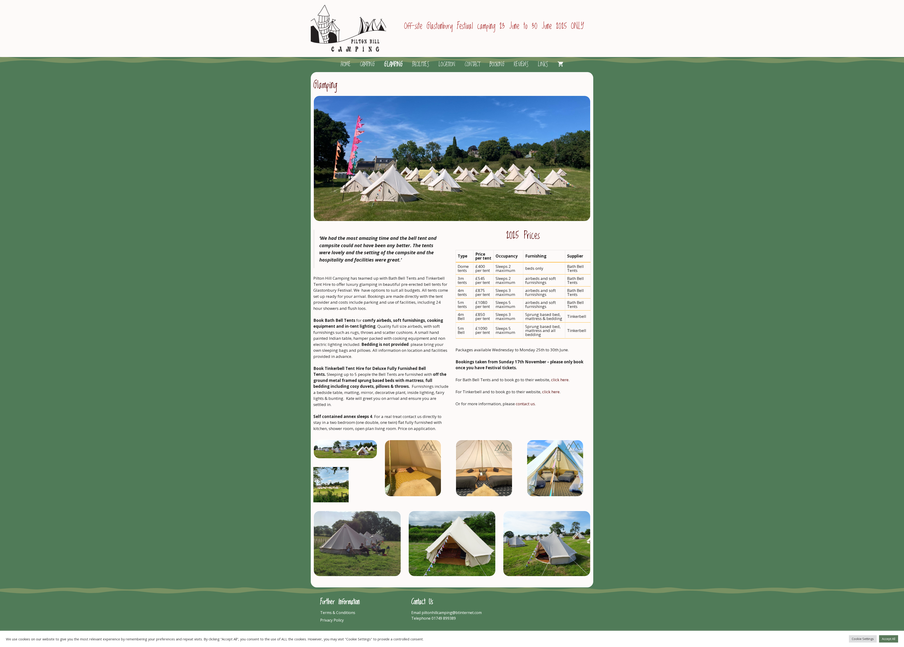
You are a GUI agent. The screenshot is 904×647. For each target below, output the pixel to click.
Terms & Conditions (337, 612)
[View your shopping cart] (560, 64)
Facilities (420, 64)
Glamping (393, 64)
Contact (472, 64)
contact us (525, 403)
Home (346, 64)
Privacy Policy (332, 620)
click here (560, 379)
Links (543, 64)
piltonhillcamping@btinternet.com (452, 612)
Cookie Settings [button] (863, 639)
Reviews (521, 64)
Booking (496, 64)
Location (447, 64)
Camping (367, 64)
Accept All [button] (888, 639)
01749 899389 (444, 618)
